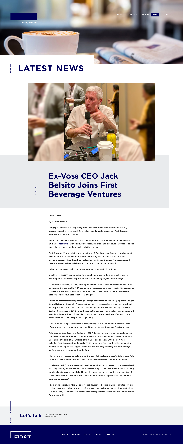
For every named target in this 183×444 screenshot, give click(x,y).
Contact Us (166, 14)
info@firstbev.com (164, 434)
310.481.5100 (148, 434)
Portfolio (133, 14)
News (155, 14)
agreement (64, 244)
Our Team (145, 14)
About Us (121, 14)
